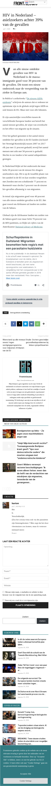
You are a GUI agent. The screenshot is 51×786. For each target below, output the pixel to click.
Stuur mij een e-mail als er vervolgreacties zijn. (21, 600)
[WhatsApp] (37, 323)
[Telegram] (25, 323)
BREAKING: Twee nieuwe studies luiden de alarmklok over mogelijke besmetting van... (32, 741)
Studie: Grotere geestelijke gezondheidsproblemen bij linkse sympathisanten (37, 342)
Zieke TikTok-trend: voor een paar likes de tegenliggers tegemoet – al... (32, 667)
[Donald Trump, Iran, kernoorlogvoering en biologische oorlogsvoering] (9, 715)
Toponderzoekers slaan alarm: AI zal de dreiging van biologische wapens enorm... (32, 728)
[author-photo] (25, 373)
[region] (25, 765)
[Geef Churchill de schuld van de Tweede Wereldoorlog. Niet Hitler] (9, 655)
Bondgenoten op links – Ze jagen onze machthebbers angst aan (30, 433)
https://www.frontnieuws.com (25, 380)
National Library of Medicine (28, 227)
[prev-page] (4, 489)
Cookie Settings (25, 781)
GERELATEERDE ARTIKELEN (16, 420)
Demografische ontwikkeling (20, 313)
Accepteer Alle (25, 774)
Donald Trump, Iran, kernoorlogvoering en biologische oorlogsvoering (32, 714)
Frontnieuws (25, 376)
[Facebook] (13, 323)
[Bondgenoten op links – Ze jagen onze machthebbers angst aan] (9, 433)
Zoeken (25, 617)
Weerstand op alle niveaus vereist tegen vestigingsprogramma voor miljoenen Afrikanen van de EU (14, 345)
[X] (19, 323)
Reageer (14, 533)
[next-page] (8, 489)
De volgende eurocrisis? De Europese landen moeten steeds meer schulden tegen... (32, 681)
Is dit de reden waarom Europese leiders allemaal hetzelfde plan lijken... (32, 642)
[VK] (31, 323)
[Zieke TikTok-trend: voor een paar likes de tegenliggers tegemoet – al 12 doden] (9, 668)
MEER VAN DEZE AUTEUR (15, 424)
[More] (43, 323)
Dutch (31, 2)
